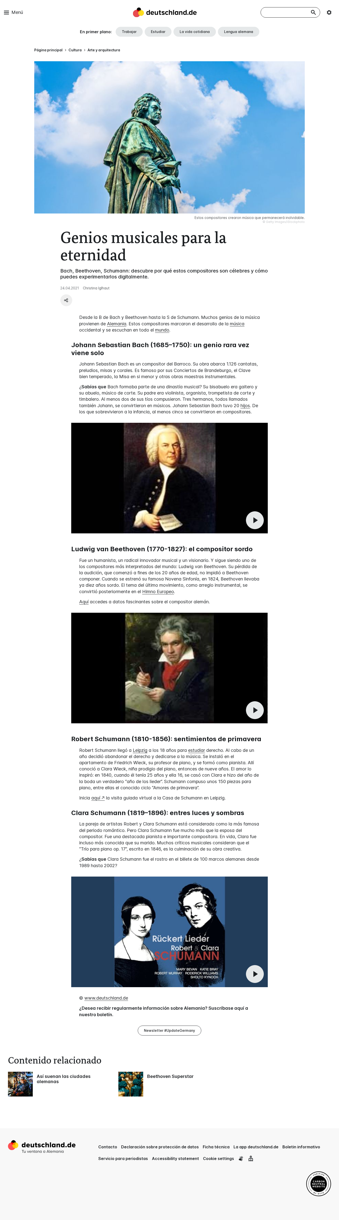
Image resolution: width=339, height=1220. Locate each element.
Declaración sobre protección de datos (160, 1146)
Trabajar (129, 32)
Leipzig (140, 750)
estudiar (196, 750)
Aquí (84, 601)
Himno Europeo (158, 591)
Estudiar (158, 32)
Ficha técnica (216, 1146)
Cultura (75, 50)
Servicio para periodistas (123, 1158)
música (237, 323)
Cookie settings (218, 1158)
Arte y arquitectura (104, 50)
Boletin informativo (301, 1146)
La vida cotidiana (195, 32)
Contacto (107, 1146)
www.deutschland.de (106, 998)
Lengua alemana (238, 32)
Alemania (116, 323)
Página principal (48, 50)
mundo (162, 330)
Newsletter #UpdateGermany (169, 1030)
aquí (95, 797)
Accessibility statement (175, 1158)
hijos (245, 405)
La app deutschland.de (256, 1146)
